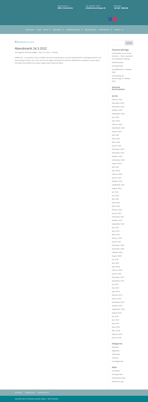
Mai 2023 (115, 167)
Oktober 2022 (117, 181)
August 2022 (117, 188)
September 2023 (118, 160)
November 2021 (118, 217)
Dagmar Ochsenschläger (27, 52)
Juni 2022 (115, 195)
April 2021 (116, 231)
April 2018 (116, 327)
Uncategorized (117, 361)
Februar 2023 (117, 174)
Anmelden (116, 371)
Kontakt (18, 392)
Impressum (30, 392)
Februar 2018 (117, 334)
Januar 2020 (116, 274)
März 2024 (116, 142)
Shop (39, 30)
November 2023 (118, 153)
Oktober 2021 (117, 220)
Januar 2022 (116, 213)
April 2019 (116, 291)
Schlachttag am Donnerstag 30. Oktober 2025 (121, 78)
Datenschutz (43, 392)
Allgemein (116, 351)
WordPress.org (117, 381)
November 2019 (118, 281)
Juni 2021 (115, 227)
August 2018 (117, 313)
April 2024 (116, 139)
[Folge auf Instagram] (115, 19)
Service (117, 30)
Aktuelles (115, 347)
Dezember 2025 (118, 103)
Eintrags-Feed (117, 374)
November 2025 (118, 107)
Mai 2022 (115, 199)
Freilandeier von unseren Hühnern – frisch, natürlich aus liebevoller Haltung (122, 56)
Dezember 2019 (118, 277)
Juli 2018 (115, 316)
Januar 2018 (116, 338)
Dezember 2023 (118, 149)
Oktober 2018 (117, 306)
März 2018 (116, 330)
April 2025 (116, 121)
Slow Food (116, 354)
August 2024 (117, 131)
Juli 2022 (115, 192)
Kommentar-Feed (118, 378)
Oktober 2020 (117, 252)
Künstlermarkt (117, 66)
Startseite (29, 30)
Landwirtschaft (73, 30)
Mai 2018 (115, 323)
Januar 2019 (116, 299)
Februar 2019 (117, 295)
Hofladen (57, 30)
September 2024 (118, 128)
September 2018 (118, 309)
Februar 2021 (117, 238)
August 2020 (117, 256)
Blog (46, 30)
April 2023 (116, 170)
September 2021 (118, 224)
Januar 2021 (116, 242)
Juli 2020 (115, 259)
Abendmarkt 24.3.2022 (31, 48)
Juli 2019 (115, 284)
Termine (55, 52)
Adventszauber (118, 62)
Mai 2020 (115, 263)
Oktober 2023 (117, 156)
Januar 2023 (116, 178)
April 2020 (116, 267)
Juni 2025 (115, 117)
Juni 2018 (115, 320)
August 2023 (117, 163)
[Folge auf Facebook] (110, 19)
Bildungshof (90, 30)
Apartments (104, 30)
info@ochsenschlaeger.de (95, 8)
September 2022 (118, 185)
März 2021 (116, 234)
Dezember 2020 (118, 245)
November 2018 (118, 302)
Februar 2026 (117, 99)
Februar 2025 (117, 124)
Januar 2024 (116, 146)
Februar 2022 (117, 210)
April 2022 (116, 202)
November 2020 (118, 249)
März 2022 (116, 206)
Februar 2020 (117, 270)
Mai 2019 (115, 288)
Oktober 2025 (117, 110)
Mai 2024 (115, 135)
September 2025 (118, 114)
